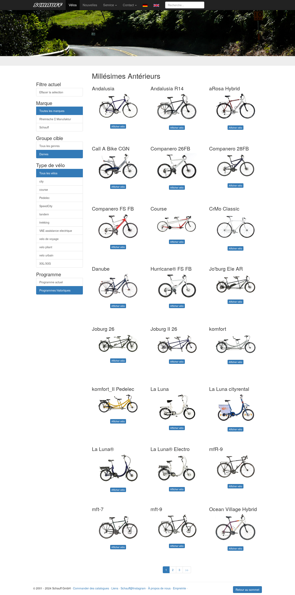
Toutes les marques (51, 111)
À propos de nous (159, 588)
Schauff (44, 127)
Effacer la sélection (51, 92)
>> (186, 570)
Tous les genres (49, 146)
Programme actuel (51, 282)
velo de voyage (49, 239)
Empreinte (179, 588)
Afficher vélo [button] (118, 126)
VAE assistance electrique (55, 231)
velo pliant (45, 247)
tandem (44, 214)
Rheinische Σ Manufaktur (55, 119)
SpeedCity (45, 206)
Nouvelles (90, 5)
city (41, 181)
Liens (114, 588)
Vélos (73, 5)
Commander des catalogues (91, 588)
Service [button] (109, 5)
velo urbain (46, 255)
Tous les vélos (48, 173)
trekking (44, 222)
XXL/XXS (45, 263)
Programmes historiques (54, 290)
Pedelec (44, 198)
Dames (43, 154)
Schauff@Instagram (133, 588)
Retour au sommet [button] (247, 590)
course (43, 190)
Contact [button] (129, 5)
